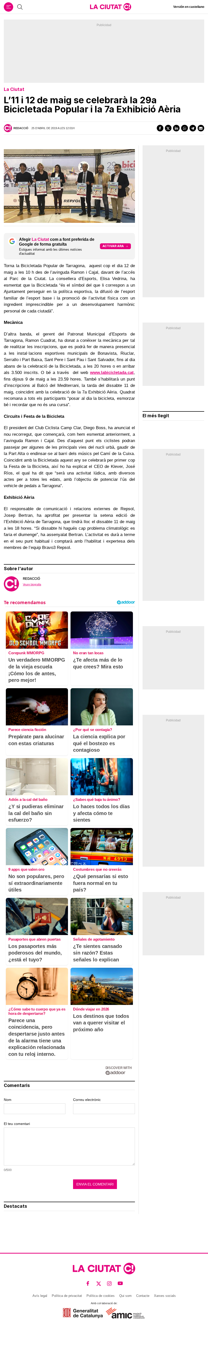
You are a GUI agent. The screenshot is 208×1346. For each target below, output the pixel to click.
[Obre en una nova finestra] (83, 1313)
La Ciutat (14, 89)
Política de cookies (100, 1296)
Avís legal (39, 1296)
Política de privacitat (67, 1296)
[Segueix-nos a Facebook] (88, 1284)
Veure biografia (32, 584)
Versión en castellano (188, 7)
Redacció (20, 128)
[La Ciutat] (110, 7)
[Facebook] (160, 128)
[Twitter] (168, 128)
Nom (7, 1100)
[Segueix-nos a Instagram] (109, 1284)
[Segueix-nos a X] (99, 1284)
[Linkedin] (176, 128)
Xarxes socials (165, 1296)
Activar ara (113, 246)
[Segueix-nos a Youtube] (120, 1284)
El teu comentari (17, 1124)
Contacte (142, 1296)
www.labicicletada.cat (112, 372)
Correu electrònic (87, 1100)
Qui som (125, 1296)
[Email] (201, 128)
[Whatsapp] (184, 128)
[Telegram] (192, 128)
